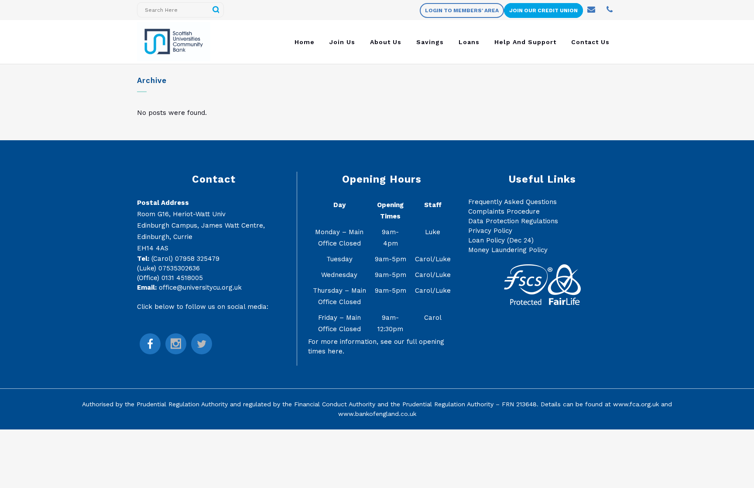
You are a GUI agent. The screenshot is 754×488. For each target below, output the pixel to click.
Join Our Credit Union (543, 10)
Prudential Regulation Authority (182, 404)
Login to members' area (462, 10)
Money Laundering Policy (508, 250)
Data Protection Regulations (513, 221)
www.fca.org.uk (636, 404)
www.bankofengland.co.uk (377, 413)
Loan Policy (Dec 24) (501, 240)
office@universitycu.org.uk (200, 287)
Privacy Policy (490, 231)
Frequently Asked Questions (512, 202)
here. (336, 351)
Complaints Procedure (504, 211)
